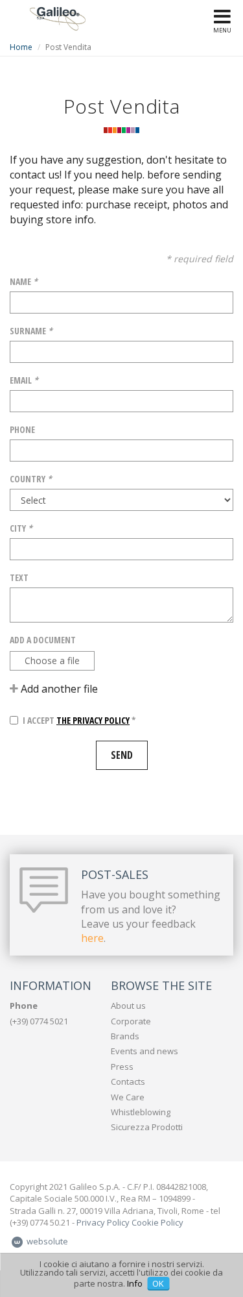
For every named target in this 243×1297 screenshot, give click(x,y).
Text (19, 577)
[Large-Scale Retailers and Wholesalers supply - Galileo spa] (58, 17)
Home (21, 47)
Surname (31, 331)
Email (24, 380)
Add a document (43, 640)
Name (24, 281)
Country (31, 479)
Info (135, 1283)
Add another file (58, 689)
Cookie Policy (157, 1222)
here (92, 938)
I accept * (79, 720)
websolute (46, 1241)
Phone (22, 429)
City (21, 528)
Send (122, 755)
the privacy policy (93, 720)
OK (158, 1283)
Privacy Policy (103, 1222)
